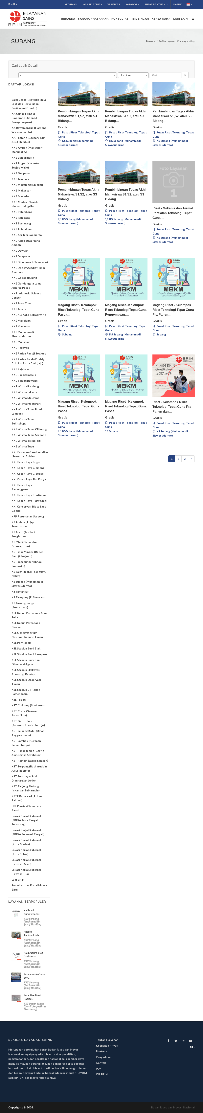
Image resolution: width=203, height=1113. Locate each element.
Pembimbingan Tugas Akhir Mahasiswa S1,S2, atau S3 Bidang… (79, 116)
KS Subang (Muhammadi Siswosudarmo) (76, 143)
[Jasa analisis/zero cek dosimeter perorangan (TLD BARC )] (16, 977)
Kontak (101, 1062)
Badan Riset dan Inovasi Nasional (173, 1107)
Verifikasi (114, 4)
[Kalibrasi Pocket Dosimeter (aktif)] (16, 956)
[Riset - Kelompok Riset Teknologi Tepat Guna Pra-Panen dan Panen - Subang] (173, 375)
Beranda (150, 41)
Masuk (177, 4)
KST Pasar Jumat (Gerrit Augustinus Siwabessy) (35, 1006)
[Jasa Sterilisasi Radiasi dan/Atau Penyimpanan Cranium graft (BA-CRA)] (16, 998)
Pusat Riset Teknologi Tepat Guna (79, 134)
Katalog (131, 4)
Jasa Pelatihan (92, 4)
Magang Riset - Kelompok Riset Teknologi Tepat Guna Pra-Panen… (173, 309)
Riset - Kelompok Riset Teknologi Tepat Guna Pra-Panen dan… (172, 406)
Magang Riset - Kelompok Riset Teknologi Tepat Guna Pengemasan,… (126, 309)
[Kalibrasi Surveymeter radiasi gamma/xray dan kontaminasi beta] (16, 913)
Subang (66, 334)
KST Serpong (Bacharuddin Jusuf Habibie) (32, 921)
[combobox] (67, 75)
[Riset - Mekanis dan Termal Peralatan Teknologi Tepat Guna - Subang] (173, 182)
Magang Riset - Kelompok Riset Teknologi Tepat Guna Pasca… (78, 309)
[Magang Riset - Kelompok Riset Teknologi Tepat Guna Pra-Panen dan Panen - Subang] (173, 279)
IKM (98, 1068)
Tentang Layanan (107, 1039)
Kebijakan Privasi (107, 1045)
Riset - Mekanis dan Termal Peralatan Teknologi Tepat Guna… (172, 213)
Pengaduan (103, 1057)
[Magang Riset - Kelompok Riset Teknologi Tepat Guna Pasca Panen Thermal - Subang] (79, 375)
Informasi (70, 4)
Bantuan (101, 1051)
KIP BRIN (102, 1074)
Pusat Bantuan (155, 4)
